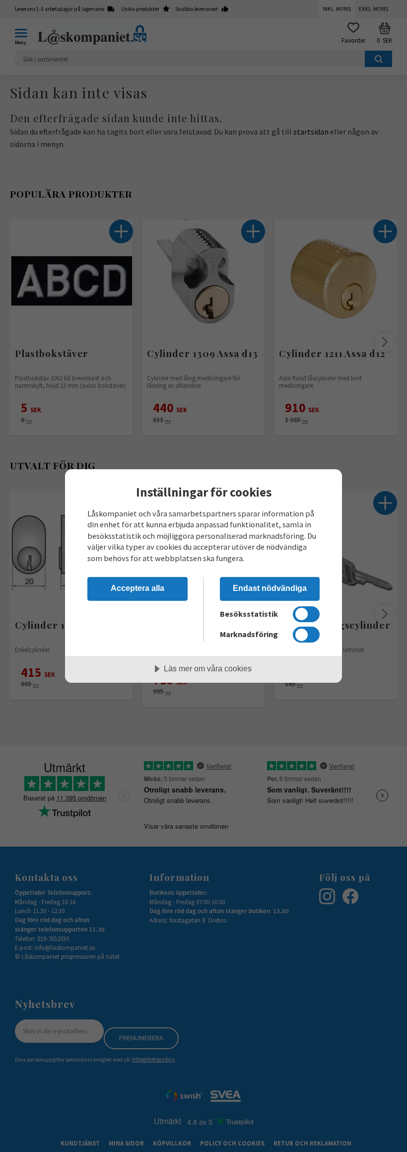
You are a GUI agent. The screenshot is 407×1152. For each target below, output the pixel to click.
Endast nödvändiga (270, 587)
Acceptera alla (137, 587)
